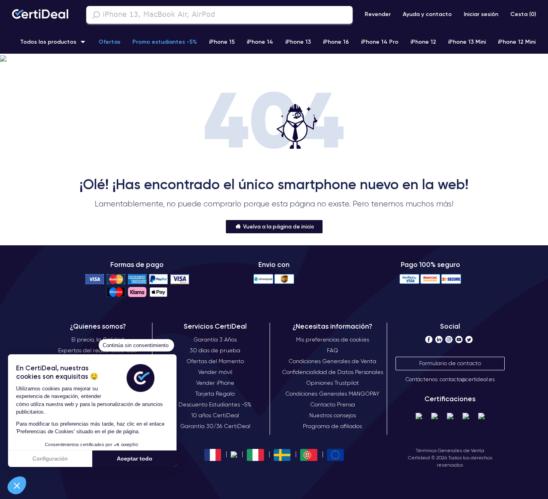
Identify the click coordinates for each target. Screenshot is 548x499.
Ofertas (109, 41)
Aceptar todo (134, 458)
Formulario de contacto (450, 363)
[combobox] (219, 15)
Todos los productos (48, 41)
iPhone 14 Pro (379, 41)
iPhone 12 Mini (517, 41)
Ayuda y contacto (427, 14)
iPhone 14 (260, 41)
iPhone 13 (298, 41)
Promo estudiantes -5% (164, 41)
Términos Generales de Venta (450, 450)
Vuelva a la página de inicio (278, 226)
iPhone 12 (423, 41)
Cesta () (523, 14)
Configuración (50, 458)
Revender (378, 14)
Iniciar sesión (481, 14)
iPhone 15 (222, 41)
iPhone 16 (336, 41)
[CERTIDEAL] (40, 15)
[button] (16, 485)
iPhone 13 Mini (467, 41)
